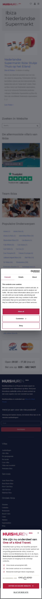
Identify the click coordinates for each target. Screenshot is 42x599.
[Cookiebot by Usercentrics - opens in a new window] (31, 271)
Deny (21, 325)
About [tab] (34, 277)
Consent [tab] (7, 277)
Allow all (21, 311)
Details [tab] (21, 277)
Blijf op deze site (21, 592)
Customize (20, 318)
